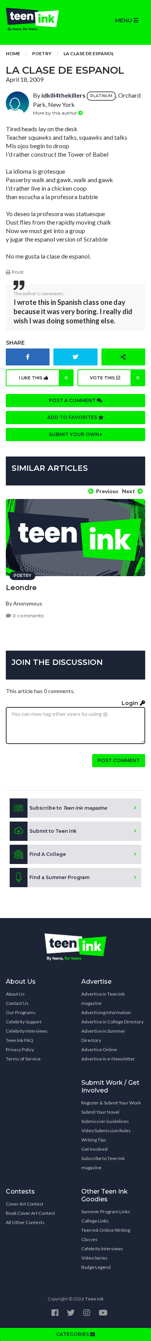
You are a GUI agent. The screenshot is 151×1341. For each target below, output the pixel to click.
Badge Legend (96, 1267)
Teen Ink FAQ (19, 1040)
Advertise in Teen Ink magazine (103, 998)
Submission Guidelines (105, 1121)
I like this (43, 377)
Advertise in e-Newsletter (108, 1059)
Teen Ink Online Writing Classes (105, 1234)
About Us (15, 994)
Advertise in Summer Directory (103, 1035)
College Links (95, 1221)
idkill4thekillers (63, 95)
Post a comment (73, 400)
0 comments (27, 616)
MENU (124, 20)
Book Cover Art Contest (30, 1213)
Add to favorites (72, 417)
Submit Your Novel (100, 1112)
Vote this (114, 377)
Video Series (94, 1258)
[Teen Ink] (38, 19)
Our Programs (21, 1012)
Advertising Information (106, 1012)
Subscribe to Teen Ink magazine (103, 1162)
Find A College (47, 854)
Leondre (21, 587)
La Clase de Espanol (88, 53)
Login (131, 703)
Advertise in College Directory (112, 1022)
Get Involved (94, 1149)
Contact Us (17, 1003)
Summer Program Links (105, 1211)
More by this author (55, 113)
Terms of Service (23, 1059)
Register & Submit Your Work (111, 1103)
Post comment (119, 760)
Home (13, 53)
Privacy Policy (20, 1049)
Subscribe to (68, 808)
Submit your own (74, 434)
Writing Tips (93, 1140)
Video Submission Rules (106, 1130)
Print (17, 272)
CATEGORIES (73, 1334)
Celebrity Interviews (27, 1031)
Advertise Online (99, 1049)
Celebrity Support (23, 1022)
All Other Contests (25, 1222)
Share (15, 342)
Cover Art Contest (24, 1204)
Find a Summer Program (59, 877)
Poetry (41, 53)
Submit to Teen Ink (53, 831)
